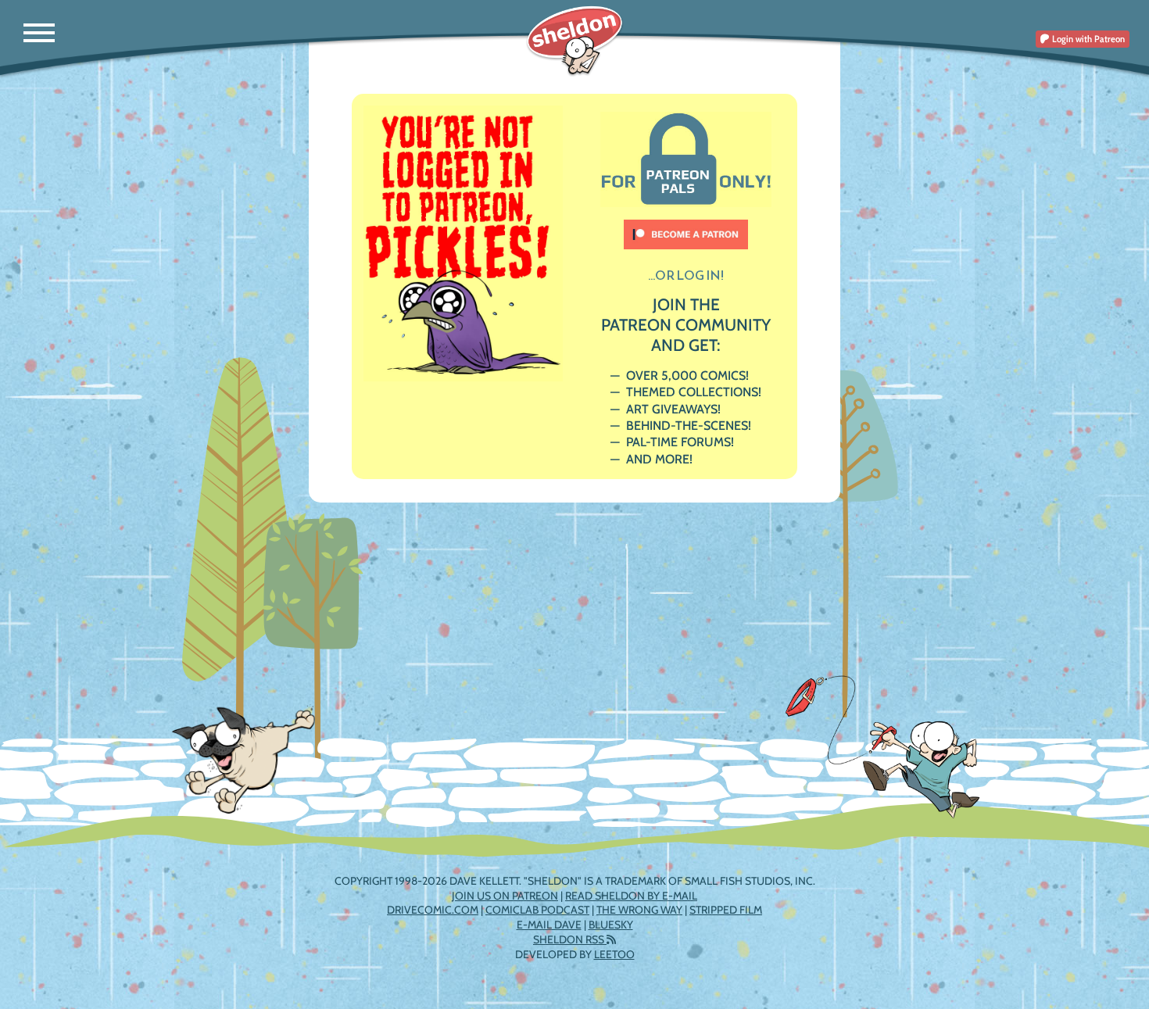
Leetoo (614, 954)
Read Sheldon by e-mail (631, 896)
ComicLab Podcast (537, 910)
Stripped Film (725, 910)
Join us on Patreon (505, 896)
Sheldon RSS (570, 939)
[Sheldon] (575, 41)
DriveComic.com (432, 910)
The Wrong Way (639, 910)
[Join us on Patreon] (686, 227)
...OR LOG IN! (686, 275)
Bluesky (611, 925)
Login (1087, 39)
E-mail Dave (549, 925)
